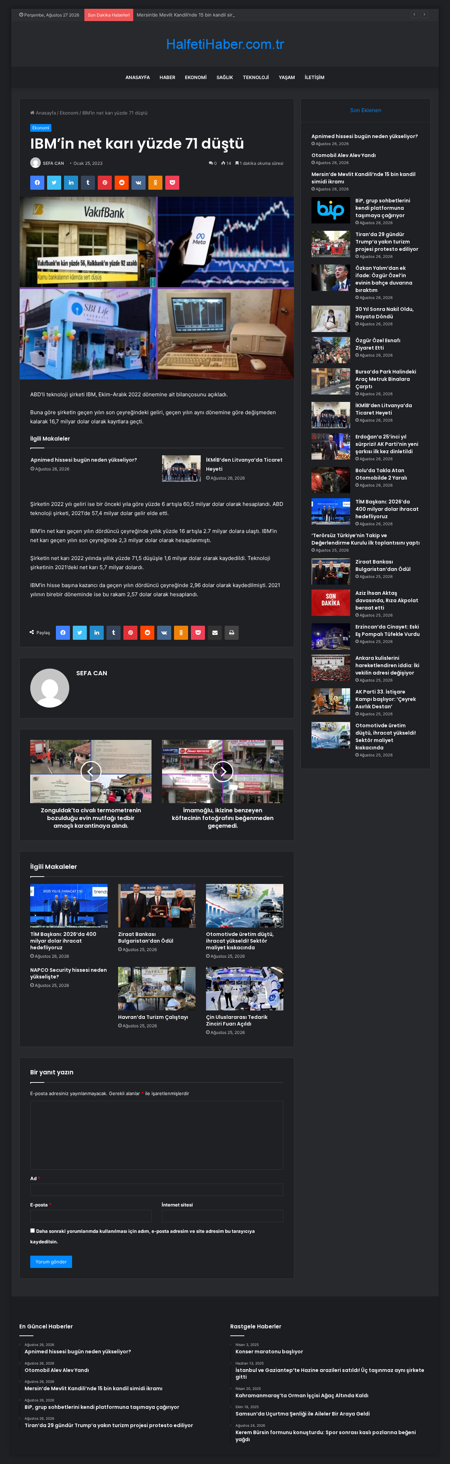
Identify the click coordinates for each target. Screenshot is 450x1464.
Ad (35, 1178)
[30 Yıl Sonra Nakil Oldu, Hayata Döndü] (330, 319)
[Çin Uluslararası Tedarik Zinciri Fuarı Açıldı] (244, 988)
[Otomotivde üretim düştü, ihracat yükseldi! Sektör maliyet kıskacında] (244, 906)
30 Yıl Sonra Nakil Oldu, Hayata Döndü (384, 313)
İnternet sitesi (177, 1205)
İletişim (314, 77)
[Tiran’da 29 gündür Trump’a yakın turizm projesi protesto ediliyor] (330, 244)
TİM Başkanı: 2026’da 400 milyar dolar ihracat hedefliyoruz (63, 941)
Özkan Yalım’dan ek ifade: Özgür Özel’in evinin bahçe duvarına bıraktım (383, 279)
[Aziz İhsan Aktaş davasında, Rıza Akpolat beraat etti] (330, 603)
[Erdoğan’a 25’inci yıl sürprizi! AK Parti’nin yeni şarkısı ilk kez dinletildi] (330, 446)
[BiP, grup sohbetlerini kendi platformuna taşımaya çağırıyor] (330, 210)
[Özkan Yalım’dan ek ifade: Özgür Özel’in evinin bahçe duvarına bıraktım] (330, 278)
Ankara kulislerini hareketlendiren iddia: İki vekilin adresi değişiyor (387, 665)
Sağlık (225, 77)
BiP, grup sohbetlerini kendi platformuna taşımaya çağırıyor (382, 208)
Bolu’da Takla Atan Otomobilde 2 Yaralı (381, 474)
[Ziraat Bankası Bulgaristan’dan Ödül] (156, 906)
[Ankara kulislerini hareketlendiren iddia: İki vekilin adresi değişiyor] (330, 668)
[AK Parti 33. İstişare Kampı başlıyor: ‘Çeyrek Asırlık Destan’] (330, 701)
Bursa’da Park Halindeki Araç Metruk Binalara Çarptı (385, 379)
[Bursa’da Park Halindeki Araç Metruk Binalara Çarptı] (330, 381)
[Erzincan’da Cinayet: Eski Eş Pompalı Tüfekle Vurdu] (330, 636)
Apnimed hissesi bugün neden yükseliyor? (84, 459)
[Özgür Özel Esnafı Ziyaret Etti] (330, 350)
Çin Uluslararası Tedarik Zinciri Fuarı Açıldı (237, 1020)
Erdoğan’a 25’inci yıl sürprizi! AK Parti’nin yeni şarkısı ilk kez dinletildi (386, 444)
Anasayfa (138, 77)
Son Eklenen (365, 110)
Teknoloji (256, 77)
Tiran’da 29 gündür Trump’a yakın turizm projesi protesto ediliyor (386, 242)
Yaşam (287, 77)
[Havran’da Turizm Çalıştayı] (156, 988)
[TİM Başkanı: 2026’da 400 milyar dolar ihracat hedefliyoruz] (69, 906)
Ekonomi (196, 77)
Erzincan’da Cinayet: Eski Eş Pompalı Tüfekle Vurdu (387, 630)
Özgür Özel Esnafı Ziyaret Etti (377, 344)
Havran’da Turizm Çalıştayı (153, 1017)
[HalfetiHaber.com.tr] (225, 44)
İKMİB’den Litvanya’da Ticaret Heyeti (383, 409)
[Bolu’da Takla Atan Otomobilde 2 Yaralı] (330, 480)
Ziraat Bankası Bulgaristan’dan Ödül (145, 937)
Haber (167, 77)
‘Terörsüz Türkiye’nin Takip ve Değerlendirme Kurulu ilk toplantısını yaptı (365, 539)
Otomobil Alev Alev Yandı (343, 155)
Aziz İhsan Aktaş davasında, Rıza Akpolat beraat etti (386, 600)
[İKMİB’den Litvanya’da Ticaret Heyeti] (181, 468)
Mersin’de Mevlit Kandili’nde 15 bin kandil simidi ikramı (195, 15)
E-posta (40, 1205)
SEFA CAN (53, 163)
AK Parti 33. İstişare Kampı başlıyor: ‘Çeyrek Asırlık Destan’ (385, 699)
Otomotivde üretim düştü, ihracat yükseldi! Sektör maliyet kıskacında (240, 941)
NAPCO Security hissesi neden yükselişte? (68, 973)
